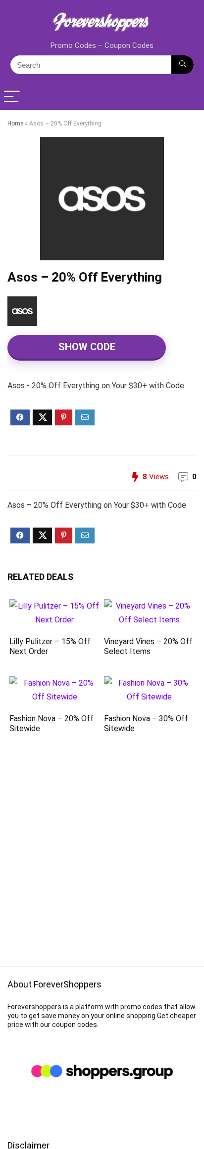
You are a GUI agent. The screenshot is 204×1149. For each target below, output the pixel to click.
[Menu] (12, 97)
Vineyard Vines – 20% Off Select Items (148, 646)
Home (15, 123)
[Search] (182, 64)
